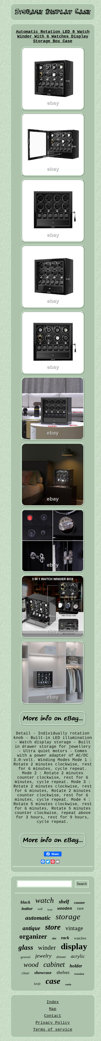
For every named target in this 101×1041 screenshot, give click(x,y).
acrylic (78, 956)
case (53, 981)
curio (68, 984)
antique (31, 928)
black (25, 902)
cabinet (54, 964)
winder (47, 947)
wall (40, 909)
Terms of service (52, 1030)
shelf (64, 902)
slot (54, 938)
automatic (38, 917)
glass (25, 947)
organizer (33, 936)
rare (80, 908)
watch (44, 900)
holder (76, 965)
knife (37, 984)
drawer (61, 957)
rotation (79, 973)
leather (27, 909)
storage (68, 916)
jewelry (43, 956)
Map (52, 1009)
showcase (42, 972)
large (49, 909)
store (53, 926)
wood (31, 964)
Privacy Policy (53, 1023)
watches (80, 938)
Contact (52, 1016)
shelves (62, 972)
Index (53, 1002)
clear (25, 973)
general (25, 957)
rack (65, 937)
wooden (64, 909)
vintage (74, 928)
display (74, 946)
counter (79, 903)
